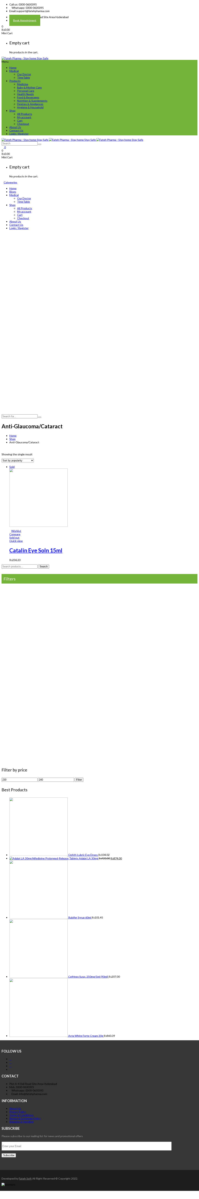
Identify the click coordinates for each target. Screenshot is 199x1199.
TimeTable (23, 77)
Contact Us (16, 130)
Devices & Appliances (30, 104)
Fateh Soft (25, 1178)
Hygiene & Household (30, 107)
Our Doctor (24, 74)
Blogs (12, 191)
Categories (10, 182)
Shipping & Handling (21, 1121)
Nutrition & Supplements (32, 100)
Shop (12, 110)
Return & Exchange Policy (25, 1118)
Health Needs (25, 94)
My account (24, 117)
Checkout (23, 123)
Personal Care (25, 90)
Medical (14, 71)
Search (44, 566)
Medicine (22, 84)
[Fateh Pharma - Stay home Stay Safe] (25, 58)
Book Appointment (24, 20)
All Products (24, 114)
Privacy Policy (17, 1111)
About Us (15, 127)
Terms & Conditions (21, 1115)
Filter (79, 779)
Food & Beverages (28, 97)
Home (13, 67)
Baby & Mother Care (29, 87)
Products (15, 80)
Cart (20, 120)
